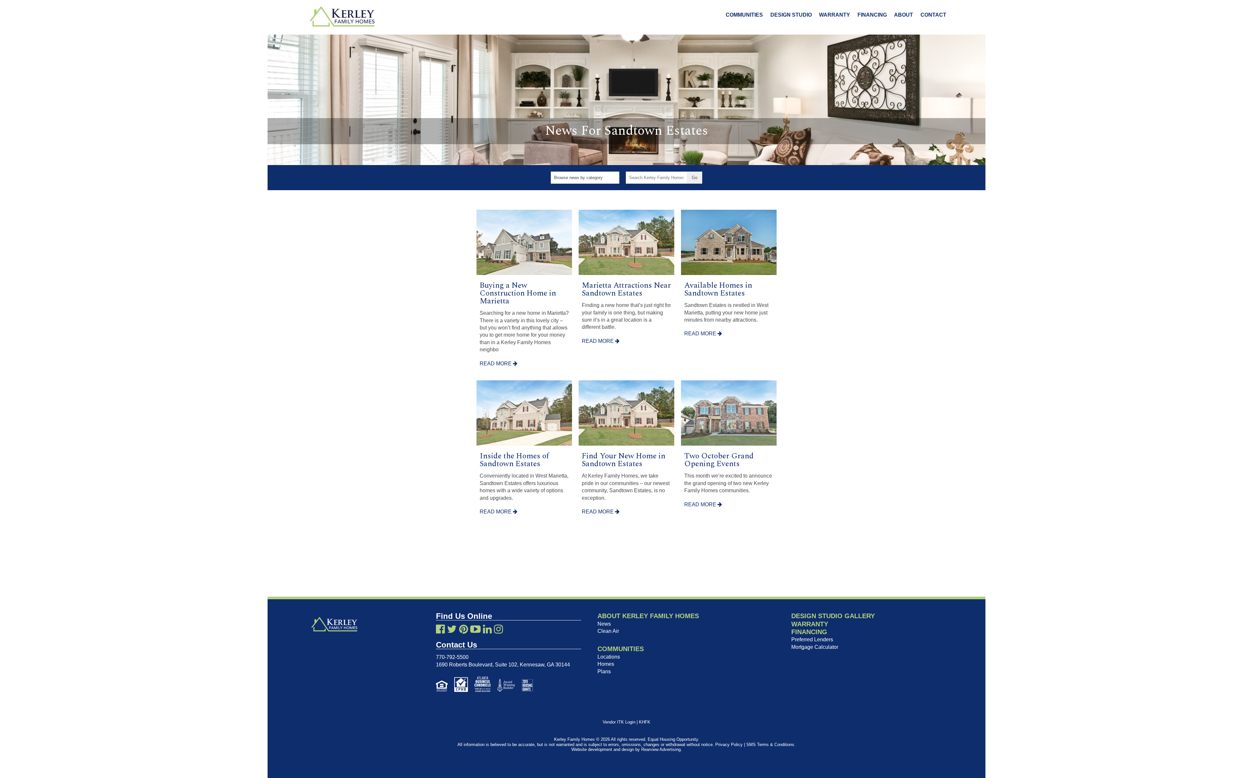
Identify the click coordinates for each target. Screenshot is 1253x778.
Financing (872, 15)
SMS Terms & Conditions (770, 744)
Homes (605, 664)
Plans (604, 671)
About (903, 15)
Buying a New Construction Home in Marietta (518, 293)
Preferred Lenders (812, 639)
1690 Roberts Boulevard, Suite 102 (476, 664)
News (604, 624)
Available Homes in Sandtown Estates (718, 289)
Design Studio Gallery (833, 615)
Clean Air (608, 631)
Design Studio (791, 15)
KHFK (644, 722)
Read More (496, 363)
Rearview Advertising (661, 749)
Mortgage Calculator (814, 647)
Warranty (834, 15)
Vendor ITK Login (619, 722)
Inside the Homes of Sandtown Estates (514, 460)
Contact (933, 15)
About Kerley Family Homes (648, 615)
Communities (744, 15)
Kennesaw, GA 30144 (545, 664)
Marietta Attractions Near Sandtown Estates (626, 289)
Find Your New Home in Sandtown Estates (623, 460)
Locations (608, 657)
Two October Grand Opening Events (719, 460)
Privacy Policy (729, 744)
